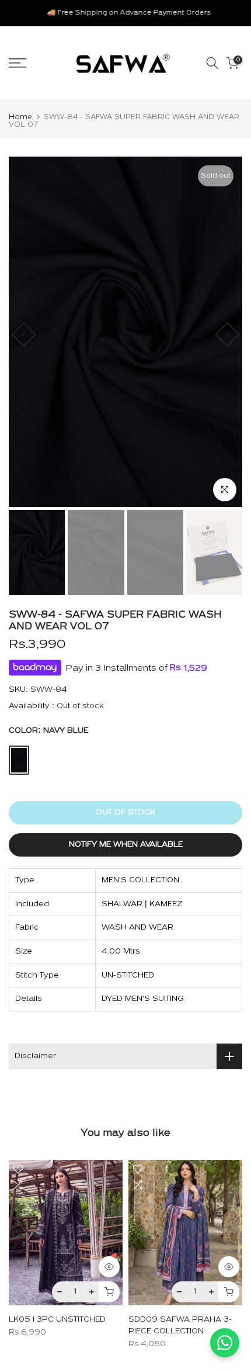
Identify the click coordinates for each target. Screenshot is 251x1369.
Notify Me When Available (126, 844)
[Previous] (23, 334)
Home (20, 117)
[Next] (227, 334)
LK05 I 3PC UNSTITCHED (57, 1319)
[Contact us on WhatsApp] (224, 1342)
